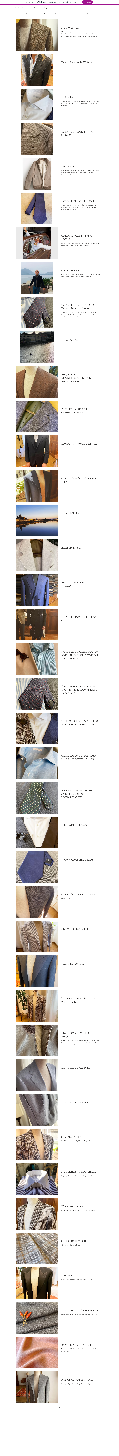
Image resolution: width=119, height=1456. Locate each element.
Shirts (76, 14)
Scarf (45, 14)
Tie (82, 14)
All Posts (18, 14)
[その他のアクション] (99, 23)
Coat (39, 14)
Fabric (32, 14)
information (54, 14)
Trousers (89, 14)
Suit (70, 14)
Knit (25, 14)
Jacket (63, 14)
